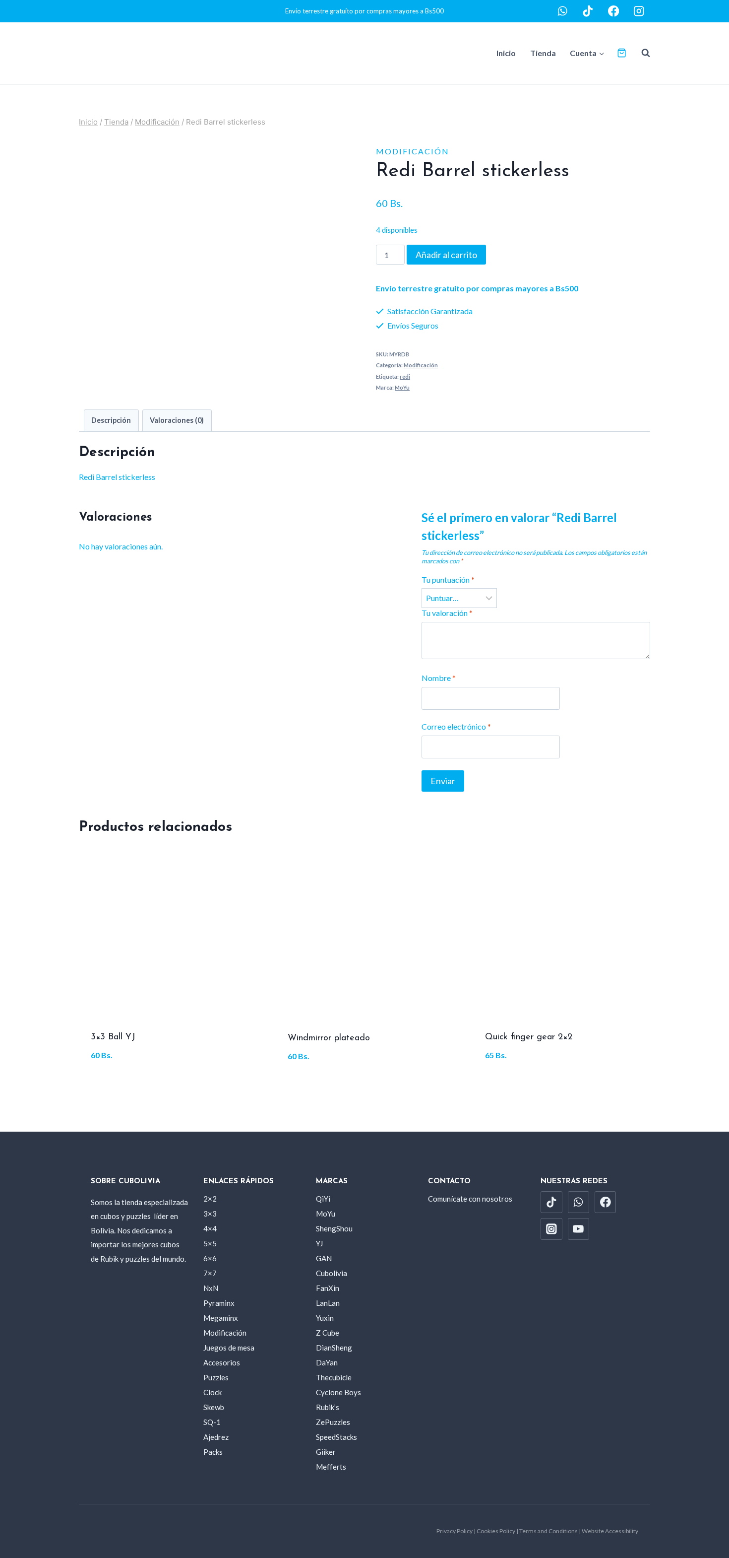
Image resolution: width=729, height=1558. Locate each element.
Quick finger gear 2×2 (528, 1037)
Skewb (213, 1407)
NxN (210, 1288)
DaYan (327, 1362)
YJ (319, 1243)
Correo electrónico (456, 726)
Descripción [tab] (111, 420)
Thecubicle (334, 1377)
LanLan (328, 1302)
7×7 (210, 1273)
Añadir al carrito (446, 254)
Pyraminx (219, 1302)
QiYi (323, 1198)
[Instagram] (639, 11)
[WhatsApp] (562, 11)
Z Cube (327, 1332)
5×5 (210, 1243)
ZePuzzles (333, 1422)
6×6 (210, 1258)
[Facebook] (614, 11)
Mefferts (331, 1466)
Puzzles (216, 1377)
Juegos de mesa (228, 1347)
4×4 (210, 1228)
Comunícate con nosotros (470, 1198)
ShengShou (334, 1228)
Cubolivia (331, 1273)
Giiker (326, 1451)
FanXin (327, 1288)
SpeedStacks (336, 1436)
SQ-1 (212, 1422)
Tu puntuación (448, 579)
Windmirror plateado (329, 1038)
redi (405, 376)
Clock (212, 1392)
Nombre (439, 677)
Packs (213, 1451)
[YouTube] (579, 1229)
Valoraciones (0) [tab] (177, 420)
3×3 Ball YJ (113, 1037)
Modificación (412, 151)
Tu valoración (447, 612)
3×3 (210, 1213)
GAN (324, 1258)
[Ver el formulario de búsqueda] (640, 53)
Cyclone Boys (338, 1392)
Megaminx (220, 1317)
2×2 (210, 1198)
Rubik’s (327, 1407)
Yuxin (325, 1317)
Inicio (506, 53)
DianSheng (334, 1347)
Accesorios (221, 1362)
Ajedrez (216, 1436)
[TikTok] (588, 11)
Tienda (543, 53)
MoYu (402, 387)
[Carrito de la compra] (621, 53)
